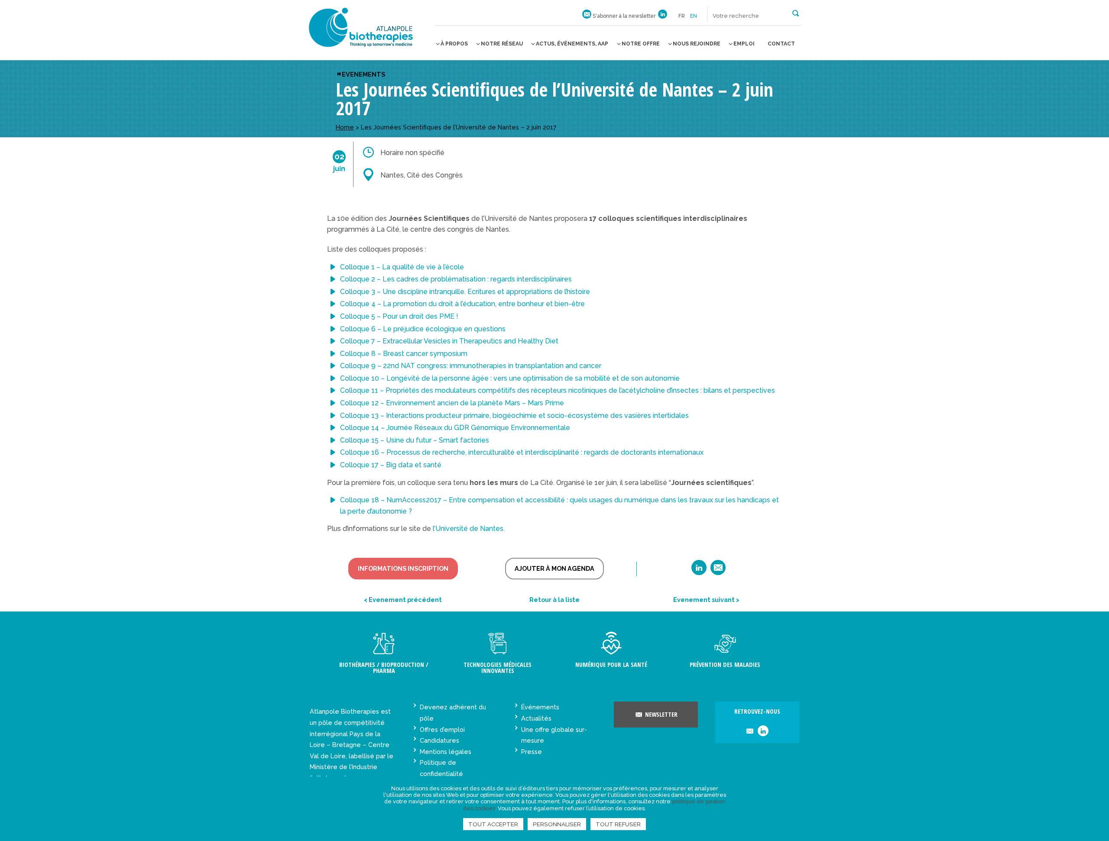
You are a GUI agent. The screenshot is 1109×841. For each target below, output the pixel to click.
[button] (795, 12)
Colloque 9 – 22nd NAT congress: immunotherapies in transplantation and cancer (470, 366)
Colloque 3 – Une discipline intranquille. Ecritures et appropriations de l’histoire (465, 292)
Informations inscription (403, 568)
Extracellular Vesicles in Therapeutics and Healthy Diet (470, 341)
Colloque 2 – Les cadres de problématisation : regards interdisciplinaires (456, 279)
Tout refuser (618, 824)
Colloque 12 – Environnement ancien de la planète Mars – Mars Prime (452, 403)
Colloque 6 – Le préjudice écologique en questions (423, 329)
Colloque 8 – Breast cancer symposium (403, 353)
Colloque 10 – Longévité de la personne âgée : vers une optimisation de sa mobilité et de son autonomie (510, 378)
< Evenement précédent (403, 599)
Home (345, 127)
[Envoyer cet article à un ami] (718, 570)
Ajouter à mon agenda (554, 568)
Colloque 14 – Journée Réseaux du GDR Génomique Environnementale (455, 428)
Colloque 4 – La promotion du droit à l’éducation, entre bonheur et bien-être (462, 304)
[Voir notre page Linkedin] (662, 16)
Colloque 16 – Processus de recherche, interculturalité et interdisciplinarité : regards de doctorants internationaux (522, 452)
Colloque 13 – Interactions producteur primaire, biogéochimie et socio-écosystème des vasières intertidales (514, 415)
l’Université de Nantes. (469, 528)
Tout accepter (493, 824)
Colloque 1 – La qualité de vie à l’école (402, 267)
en (693, 16)
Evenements (363, 74)
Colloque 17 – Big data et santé (390, 465)
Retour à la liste (554, 599)
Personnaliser (557, 824)
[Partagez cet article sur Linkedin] (699, 570)
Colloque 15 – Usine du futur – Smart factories (414, 440)
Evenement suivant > (706, 599)
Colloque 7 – (361, 341)
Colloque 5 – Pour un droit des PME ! (399, 316)
